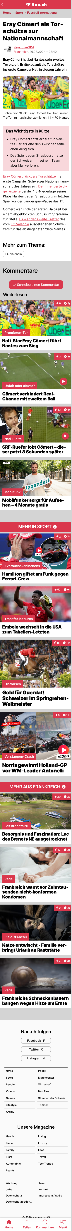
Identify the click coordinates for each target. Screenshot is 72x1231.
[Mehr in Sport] (36, 527)
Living (42, 1136)
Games (10, 1098)
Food (41, 1149)
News (9, 1070)
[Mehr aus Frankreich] (36, 787)
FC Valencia (20, 224)
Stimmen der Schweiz (52, 1098)
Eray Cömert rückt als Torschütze (29, 176)
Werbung (12, 1183)
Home (7, 12)
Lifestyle (11, 1104)
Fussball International (42, 12)
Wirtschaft (45, 1084)
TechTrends (45, 1163)
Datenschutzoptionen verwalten (20, 1201)
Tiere (9, 1156)
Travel (42, 1156)
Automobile (13, 1163)
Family (10, 1149)
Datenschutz (14, 1195)
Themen (43, 1104)
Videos (10, 1091)
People (10, 1084)
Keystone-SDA (24, 47)
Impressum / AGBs (50, 1195)
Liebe (9, 1143)
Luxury (42, 1143)
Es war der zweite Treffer (39, 219)
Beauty (10, 1170)
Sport (19, 12)
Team (42, 1183)
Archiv (10, 1111)
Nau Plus (43, 1091)
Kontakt (43, 1189)
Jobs (9, 1189)
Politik (42, 1070)
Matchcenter (46, 1077)
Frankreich (21, 52)
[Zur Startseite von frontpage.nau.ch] (36, 4)
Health (10, 1136)
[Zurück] (2, 4)
